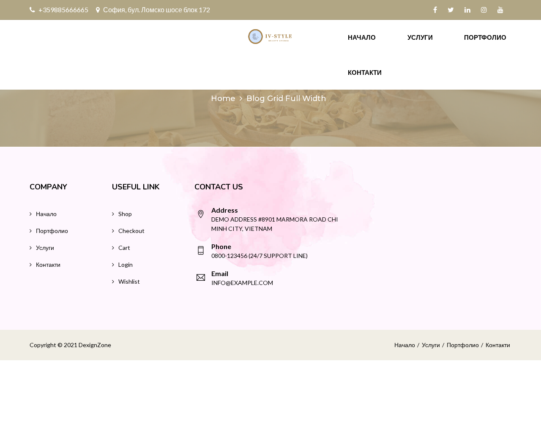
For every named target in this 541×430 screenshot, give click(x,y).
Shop (125, 213)
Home (223, 98)
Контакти (365, 72)
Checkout (131, 230)
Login (125, 264)
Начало (362, 37)
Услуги (420, 37)
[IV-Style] (270, 37)
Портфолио (485, 37)
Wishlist (129, 281)
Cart (124, 247)
